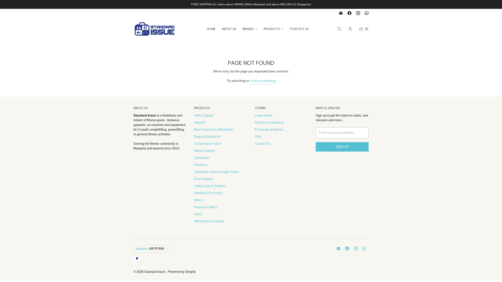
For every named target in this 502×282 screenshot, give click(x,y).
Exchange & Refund (269, 129)
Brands (248, 29)
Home (211, 29)
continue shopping (263, 80)
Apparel (199, 122)
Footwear (200, 164)
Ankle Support (204, 115)
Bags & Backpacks (207, 136)
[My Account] (350, 29)
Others (198, 200)
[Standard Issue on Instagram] (358, 13)
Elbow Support (204, 150)
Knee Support (203, 179)
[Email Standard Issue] (340, 13)
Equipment (201, 157)
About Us (229, 29)
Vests (198, 214)
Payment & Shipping (269, 122)
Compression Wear (207, 143)
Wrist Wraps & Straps (209, 221)
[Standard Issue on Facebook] (349, 13)
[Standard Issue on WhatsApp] (366, 13)
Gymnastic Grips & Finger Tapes (216, 172)
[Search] (339, 29)
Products (272, 29)
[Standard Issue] (154, 29)
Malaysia (150, 248)
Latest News (263, 115)
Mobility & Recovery (208, 193)
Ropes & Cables (205, 207)
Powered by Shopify (182, 271)
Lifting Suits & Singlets (210, 186)
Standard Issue (155, 271)
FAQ (258, 136)
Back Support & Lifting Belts (213, 129)
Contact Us (299, 29)
